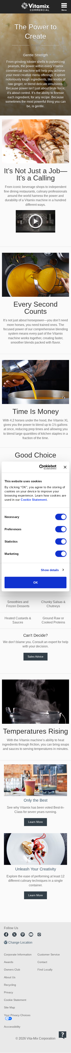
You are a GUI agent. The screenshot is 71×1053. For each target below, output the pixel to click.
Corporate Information (18, 954)
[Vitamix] (35, 6)
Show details (50, 569)
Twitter (14, 934)
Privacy (8, 992)
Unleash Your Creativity (35, 869)
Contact (42, 962)
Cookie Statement (34, 499)
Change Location (20, 942)
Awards (8, 962)
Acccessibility (12, 1026)
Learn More (35, 821)
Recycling (10, 984)
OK (35, 582)
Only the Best (36, 800)
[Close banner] (65, 467)
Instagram (39, 934)
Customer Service (48, 954)
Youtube (31, 934)
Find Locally (44, 969)
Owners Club (12, 969)
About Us (9, 977)
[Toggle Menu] (64, 6)
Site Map (9, 1007)
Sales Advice (35, 656)
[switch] (60, 529)
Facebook (6, 934)
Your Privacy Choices (17, 1015)
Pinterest (23, 934)
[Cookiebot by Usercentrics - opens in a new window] (41, 467)
